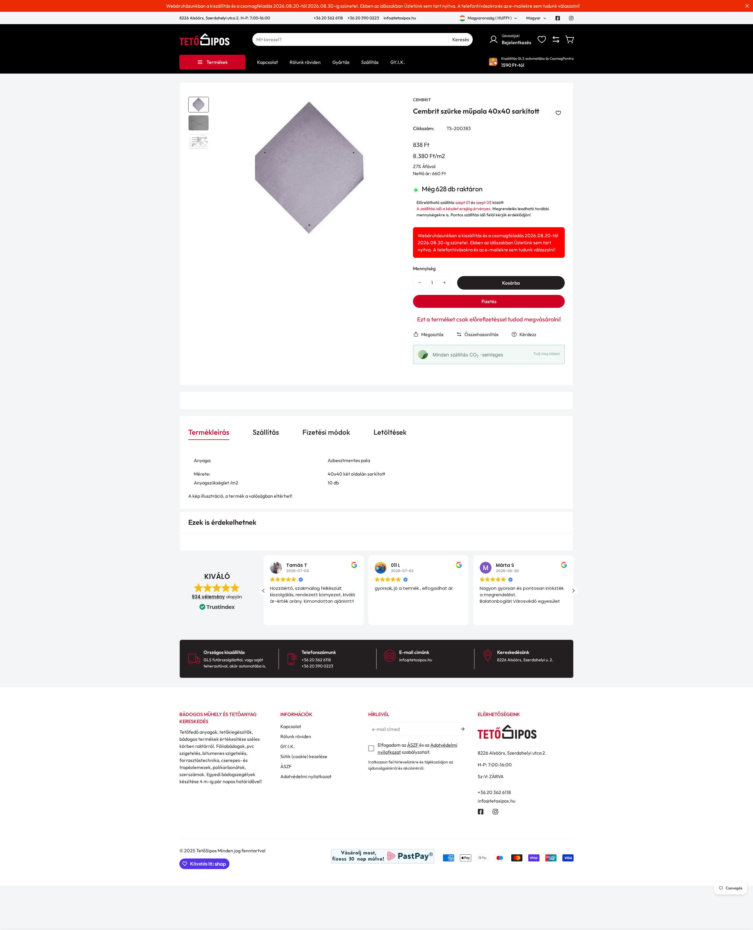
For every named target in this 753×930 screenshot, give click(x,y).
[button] (570, 39)
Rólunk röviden (295, 736)
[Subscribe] (462, 729)
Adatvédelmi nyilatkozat (305, 776)
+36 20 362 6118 (329, 18)
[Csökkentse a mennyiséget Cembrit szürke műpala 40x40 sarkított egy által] (419, 282)
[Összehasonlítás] (555, 39)
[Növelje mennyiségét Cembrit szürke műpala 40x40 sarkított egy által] (444, 282)
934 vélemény (208, 597)
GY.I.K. (287, 746)
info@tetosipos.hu (400, 18)
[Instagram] (571, 18)
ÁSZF (285, 766)
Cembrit (422, 99)
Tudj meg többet (546, 353)
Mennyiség (424, 268)
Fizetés (489, 301)
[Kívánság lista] (541, 39)
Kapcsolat (290, 726)
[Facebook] (557, 18)
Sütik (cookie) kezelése (303, 756)
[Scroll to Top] (741, 898)
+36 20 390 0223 (363, 18)
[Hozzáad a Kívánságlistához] (558, 113)
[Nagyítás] (391, 109)
